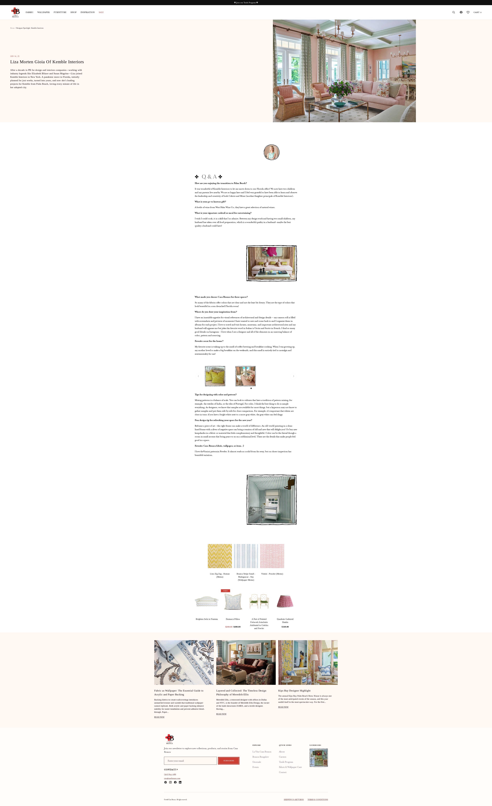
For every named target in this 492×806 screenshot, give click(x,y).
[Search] (454, 12)
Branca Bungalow (260, 756)
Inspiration (88, 12)
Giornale (256, 762)
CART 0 (477, 12)
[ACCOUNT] (461, 12)
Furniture (60, 12)
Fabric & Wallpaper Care (290, 767)
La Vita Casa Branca (261, 751)
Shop (73, 12)
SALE (101, 12)
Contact (282, 772)
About (282, 751)
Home (12, 28)
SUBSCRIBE (228, 761)
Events (255, 767)
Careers (282, 756)
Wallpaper (43, 12)
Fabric (29, 12)
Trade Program (286, 762)
